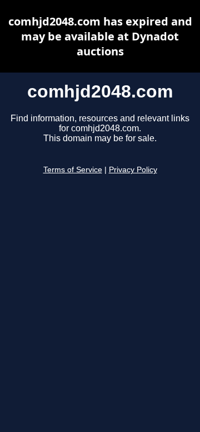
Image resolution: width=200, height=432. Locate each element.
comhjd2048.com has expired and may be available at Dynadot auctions (100, 36)
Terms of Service (72, 170)
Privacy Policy (133, 170)
